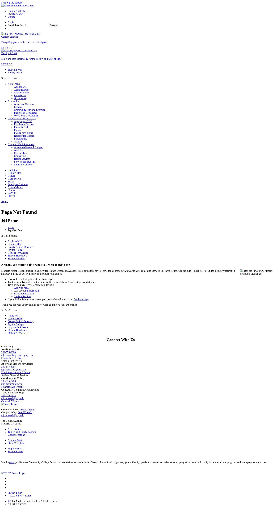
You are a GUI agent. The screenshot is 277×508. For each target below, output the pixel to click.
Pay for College (16, 249)
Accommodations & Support (28, 147)
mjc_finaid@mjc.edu (11, 384)
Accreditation (14, 429)
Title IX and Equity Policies (22, 432)
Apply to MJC (15, 241)
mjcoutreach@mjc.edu (12, 398)
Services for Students (24, 161)
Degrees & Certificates (25, 112)
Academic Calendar (24, 104)
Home (11, 227)
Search (53, 25)
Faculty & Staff (15, 13)
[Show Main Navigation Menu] (9, 29)
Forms (17, 130)
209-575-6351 (25, 412)
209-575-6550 (27, 409)
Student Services (16, 258)
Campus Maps (15, 244)
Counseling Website (11, 358)
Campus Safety (21, 92)
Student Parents (15, 451)
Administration (21, 89)
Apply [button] (11, 22)
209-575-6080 (8, 352)
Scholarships (20, 138)
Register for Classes (24, 135)
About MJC (14, 84)
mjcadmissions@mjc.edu (13, 369)
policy (12, 462)
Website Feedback (17, 434)
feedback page (81, 299)
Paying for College (23, 133)
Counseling (20, 156)
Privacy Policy (15, 492)
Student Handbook (23, 164)
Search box (13, 25)
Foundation (20, 95)
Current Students (16, 11)
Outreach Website (10, 401)
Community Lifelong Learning (29, 109)
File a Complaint (16, 443)
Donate (11, 16)
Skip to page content (11, 2)
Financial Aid (21, 127)
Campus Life (20, 153)
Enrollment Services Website (15, 372)
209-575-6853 (8, 366)
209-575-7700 (8, 381)
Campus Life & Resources (21, 144)
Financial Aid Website (12, 386)
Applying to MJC (23, 121)
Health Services (22, 158)
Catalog (18, 107)
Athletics (18, 150)
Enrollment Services (24, 124)
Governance (20, 98)
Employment (14, 448)
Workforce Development (26, 115)
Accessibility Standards (19, 495)
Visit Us (18, 141)
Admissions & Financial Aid (22, 118)
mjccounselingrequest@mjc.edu (17, 355)
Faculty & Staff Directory (21, 247)
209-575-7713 (8, 395)
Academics (13, 101)
